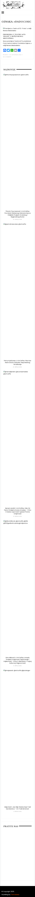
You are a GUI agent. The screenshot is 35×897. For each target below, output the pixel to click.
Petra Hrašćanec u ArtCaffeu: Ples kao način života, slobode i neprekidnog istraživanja (17, 362)
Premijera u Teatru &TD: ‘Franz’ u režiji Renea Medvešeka (14, 36)
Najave (5, 55)
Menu (17, 12)
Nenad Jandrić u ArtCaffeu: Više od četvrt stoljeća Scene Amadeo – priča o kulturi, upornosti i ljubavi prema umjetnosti (17, 511)
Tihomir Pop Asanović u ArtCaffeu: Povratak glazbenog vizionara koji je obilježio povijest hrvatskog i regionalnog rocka (17, 214)
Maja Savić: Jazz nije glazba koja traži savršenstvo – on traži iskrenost (17, 808)
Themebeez (15, 895)
